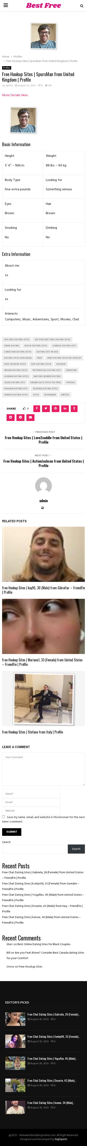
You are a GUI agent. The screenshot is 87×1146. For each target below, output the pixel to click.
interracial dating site (47, 370)
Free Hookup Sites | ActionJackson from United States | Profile (43, 463)
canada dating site (64, 345)
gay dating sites (41, 364)
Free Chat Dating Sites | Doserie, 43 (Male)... (51, 1080)
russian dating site (16, 388)
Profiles (6, 68)
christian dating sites (17, 352)
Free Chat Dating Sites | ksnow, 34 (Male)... (51, 1102)
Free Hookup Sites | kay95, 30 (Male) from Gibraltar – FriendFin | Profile (43, 590)
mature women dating (47, 376)
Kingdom (71, 370)
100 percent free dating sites (52, 339)
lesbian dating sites (16, 376)
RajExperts (61, 1139)
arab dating (11, 345)
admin (9, 86)
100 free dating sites (16, 339)
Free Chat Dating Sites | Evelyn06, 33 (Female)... (53, 1036)
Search (6, 842)
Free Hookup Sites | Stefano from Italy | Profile (32, 732)
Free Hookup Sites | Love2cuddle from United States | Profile (43, 440)
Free (39, 358)
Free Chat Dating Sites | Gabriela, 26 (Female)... (53, 1014)
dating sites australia (18, 358)
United (65, 394)
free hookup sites (15, 364)
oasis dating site (14, 382)
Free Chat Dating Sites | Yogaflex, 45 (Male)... (52, 1058)
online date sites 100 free (45, 382)
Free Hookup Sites (30, 966)
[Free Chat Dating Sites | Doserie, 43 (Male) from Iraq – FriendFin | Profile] (15, 1085)
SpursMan (50, 394)
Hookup (61, 364)
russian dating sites (45, 388)
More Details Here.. (15, 95)
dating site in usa (47, 352)
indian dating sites (15, 370)
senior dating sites (16, 394)
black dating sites (35, 345)
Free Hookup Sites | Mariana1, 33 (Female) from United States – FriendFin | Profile (42, 662)
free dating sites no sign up (64, 358)
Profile (70, 382)
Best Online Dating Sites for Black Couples (44, 944)
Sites (36, 394)
